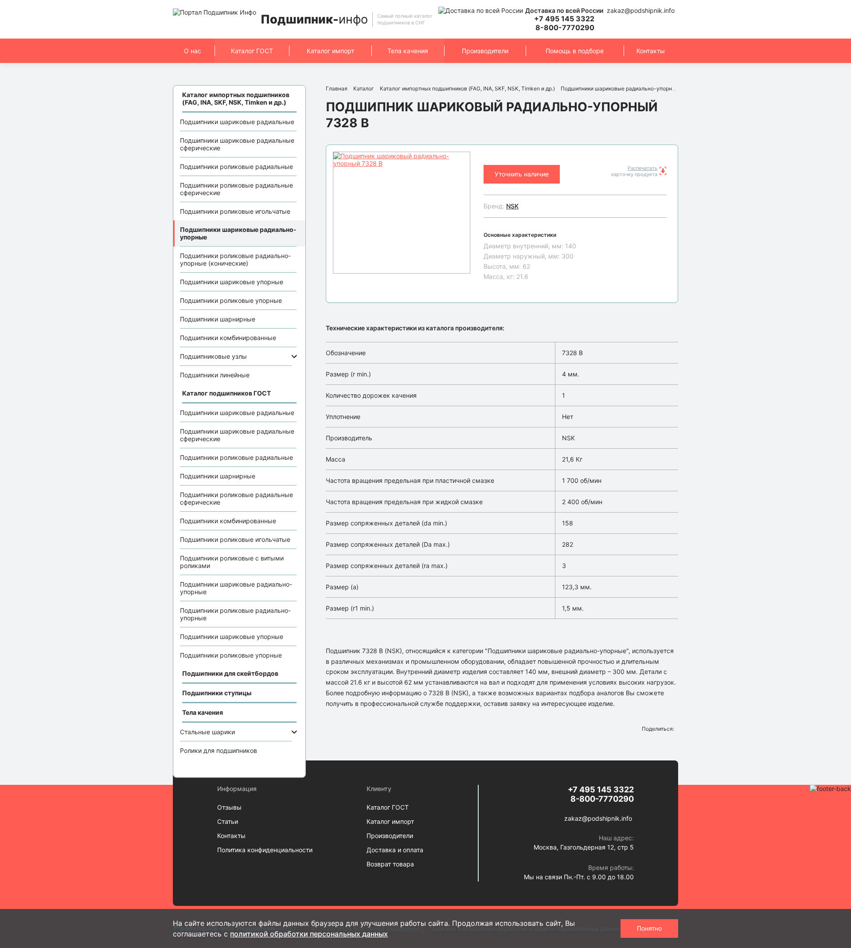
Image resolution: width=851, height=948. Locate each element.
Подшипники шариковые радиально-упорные (238, 233)
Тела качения (407, 51)
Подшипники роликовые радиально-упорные (235, 614)
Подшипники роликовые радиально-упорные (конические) (235, 259)
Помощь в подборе (575, 51)
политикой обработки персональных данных (309, 933)
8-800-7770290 (564, 27)
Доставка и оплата (395, 850)
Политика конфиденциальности (264, 850)
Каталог (363, 88)
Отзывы (229, 807)
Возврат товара (390, 864)
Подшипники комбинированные (228, 337)
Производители (485, 51)
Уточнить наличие (522, 174)
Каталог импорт (330, 51)
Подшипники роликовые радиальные (236, 166)
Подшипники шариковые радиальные (237, 121)
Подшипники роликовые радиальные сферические (236, 188)
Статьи (227, 821)
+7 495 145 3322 (564, 18)
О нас (192, 51)
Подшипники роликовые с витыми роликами (232, 561)
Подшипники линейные (215, 375)
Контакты (650, 51)
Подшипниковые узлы (213, 356)
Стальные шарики (207, 732)
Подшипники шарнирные (217, 319)
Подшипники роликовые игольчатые (235, 211)
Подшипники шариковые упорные (231, 282)
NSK (512, 206)
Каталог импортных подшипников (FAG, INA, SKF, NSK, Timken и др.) (467, 88)
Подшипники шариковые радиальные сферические (237, 144)
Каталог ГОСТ (252, 51)
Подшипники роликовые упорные (231, 300)
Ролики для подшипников (218, 750)
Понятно (649, 928)
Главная (336, 88)
